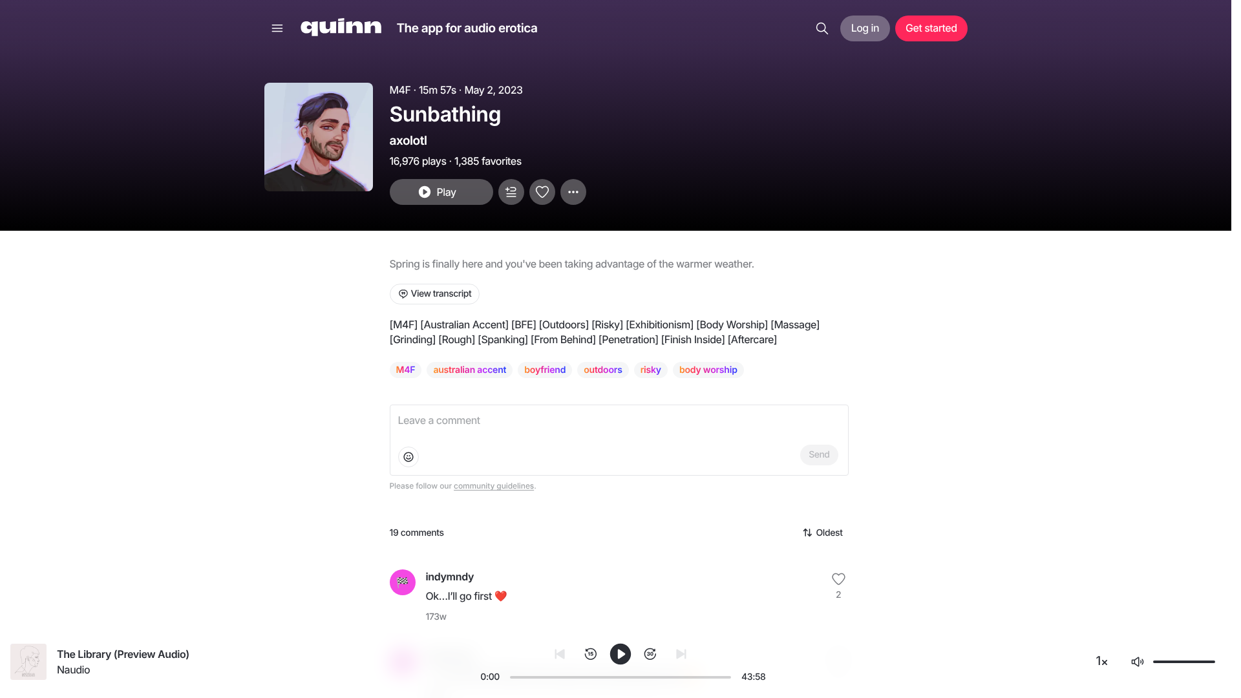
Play (446, 191)
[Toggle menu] (277, 28)
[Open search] (822, 28)
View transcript (441, 293)
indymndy (450, 576)
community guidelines (494, 486)
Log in (865, 27)
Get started (931, 27)
